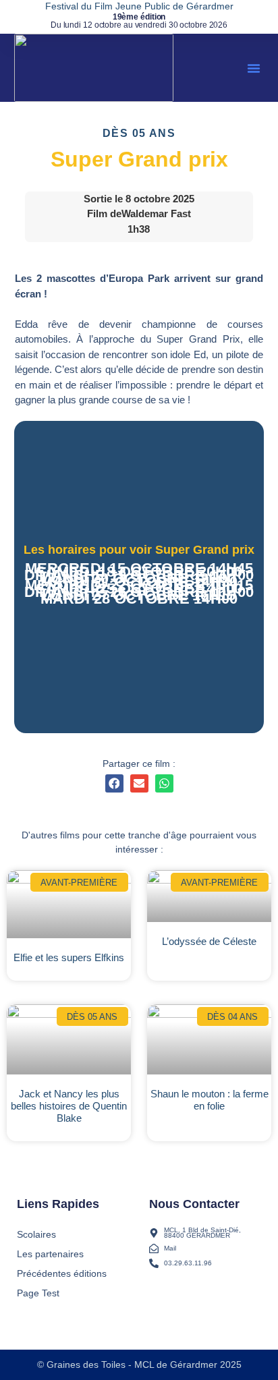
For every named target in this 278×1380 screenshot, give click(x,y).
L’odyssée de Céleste (209, 941)
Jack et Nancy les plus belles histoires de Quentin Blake (69, 1106)
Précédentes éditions (62, 1273)
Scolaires (36, 1234)
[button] (254, 68)
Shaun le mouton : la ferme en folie (209, 1100)
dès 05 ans (139, 133)
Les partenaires (50, 1253)
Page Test (38, 1293)
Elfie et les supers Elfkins (68, 957)
